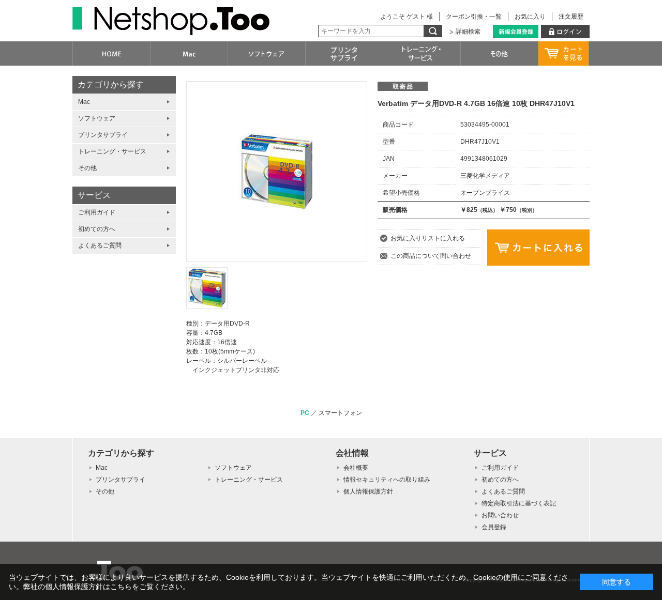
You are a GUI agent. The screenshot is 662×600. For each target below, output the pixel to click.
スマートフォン (340, 413)
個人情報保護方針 (368, 491)
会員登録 (494, 527)
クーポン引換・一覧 (474, 16)
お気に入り (530, 16)
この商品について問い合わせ (430, 255)
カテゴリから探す (111, 84)
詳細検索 (468, 31)
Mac (84, 101)
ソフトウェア (96, 118)
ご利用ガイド (96, 212)
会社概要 (355, 467)
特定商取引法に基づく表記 (519, 503)
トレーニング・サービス (112, 151)
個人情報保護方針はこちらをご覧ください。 (117, 586)
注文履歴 (571, 16)
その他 (87, 168)
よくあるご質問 (100, 245)
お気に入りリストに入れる (427, 238)
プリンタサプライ (103, 135)
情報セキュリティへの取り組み (386, 479)
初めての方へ (96, 229)
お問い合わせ (500, 515)
